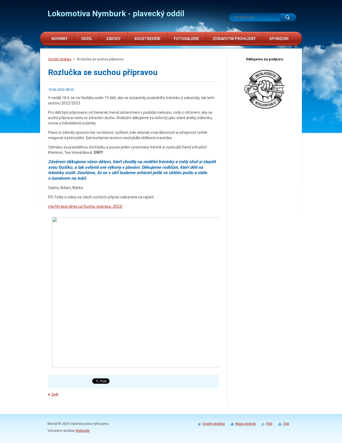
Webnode (83, 431)
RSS (269, 424)
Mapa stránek (245, 424)
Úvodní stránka (59, 59)
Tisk (286, 424)
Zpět (55, 394)
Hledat (288, 17)
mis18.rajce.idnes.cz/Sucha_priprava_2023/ (85, 206)
